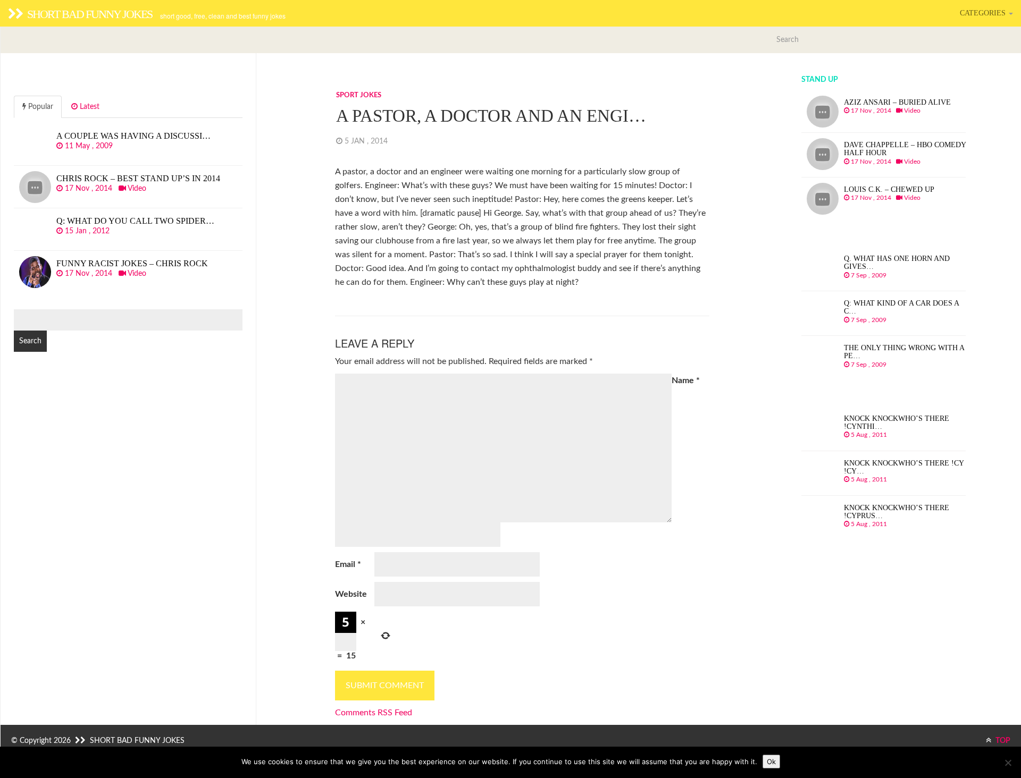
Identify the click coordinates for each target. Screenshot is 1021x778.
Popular (39, 107)
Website (351, 594)
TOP (1002, 741)
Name (686, 380)
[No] (1007, 762)
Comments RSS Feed (373, 712)
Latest (88, 107)
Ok (771, 761)
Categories (984, 13)
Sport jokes (358, 95)
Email (348, 564)
